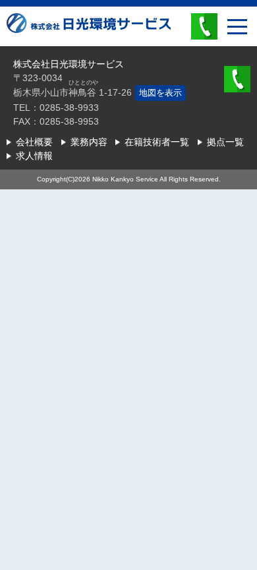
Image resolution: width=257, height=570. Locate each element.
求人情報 (34, 155)
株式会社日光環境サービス (89, 33)
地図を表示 (160, 93)
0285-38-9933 (204, 26)
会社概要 (34, 142)
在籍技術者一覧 (157, 142)
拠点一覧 (225, 142)
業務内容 (89, 142)
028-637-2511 (237, 79)
